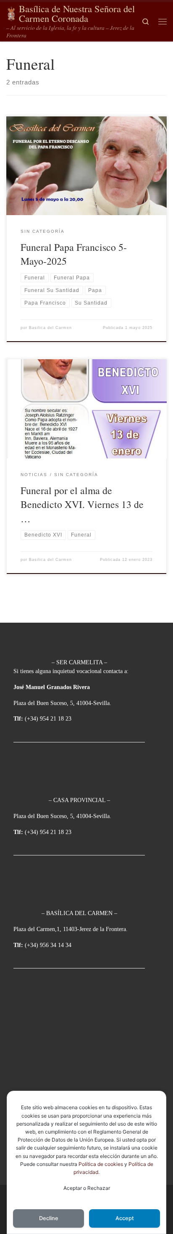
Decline (48, 1218)
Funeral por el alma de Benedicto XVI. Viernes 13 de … (82, 504)
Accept (124, 1218)
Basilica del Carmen (50, 328)
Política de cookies (101, 1164)
